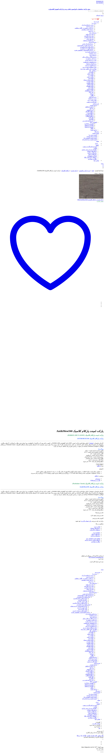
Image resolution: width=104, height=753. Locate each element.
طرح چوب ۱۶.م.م (82, 607)
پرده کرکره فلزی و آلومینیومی (85, 45)
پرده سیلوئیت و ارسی (90, 65)
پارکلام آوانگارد (90, 116)
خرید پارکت (96, 103)
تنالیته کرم (91, 87)
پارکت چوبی (93, 689)
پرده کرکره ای (92, 42)
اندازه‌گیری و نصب (91, 102)
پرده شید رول (92, 32)
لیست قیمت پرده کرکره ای (89, 139)
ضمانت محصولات (92, 156)
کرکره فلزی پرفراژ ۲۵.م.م (80, 603)
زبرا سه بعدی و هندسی (87, 29)
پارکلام (99, 466)
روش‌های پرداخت (92, 152)
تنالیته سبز (91, 78)
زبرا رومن (91, 31)
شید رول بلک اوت (89, 36)
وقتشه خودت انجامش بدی (93, 538)
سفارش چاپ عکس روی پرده (88, 69)
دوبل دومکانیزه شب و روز (89, 67)
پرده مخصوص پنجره (89, 62)
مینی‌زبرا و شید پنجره (90, 60)
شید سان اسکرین (89, 37)
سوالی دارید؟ (100, 464)
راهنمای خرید (96, 532)
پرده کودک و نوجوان (88, 40)
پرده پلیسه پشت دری (90, 52)
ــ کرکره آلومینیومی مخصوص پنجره (84, 50)
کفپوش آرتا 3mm (89, 127)
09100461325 (99, 1)
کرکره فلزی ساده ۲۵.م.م (80, 598)
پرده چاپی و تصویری (91, 58)
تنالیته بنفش (90, 73)
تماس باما (96, 160)
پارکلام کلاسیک (90, 111)
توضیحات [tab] (97, 479)
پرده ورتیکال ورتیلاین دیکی (89, 57)
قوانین (95, 148)
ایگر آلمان (91, 117)
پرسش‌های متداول (92, 151)
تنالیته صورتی (90, 81)
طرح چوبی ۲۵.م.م (82, 601)
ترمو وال (97, 691)
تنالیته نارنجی (90, 89)
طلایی (92, 95)
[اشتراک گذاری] (99, 750)
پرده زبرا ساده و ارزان (88, 25)
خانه (93, 170)
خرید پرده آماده (92, 98)
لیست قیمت (95, 133)
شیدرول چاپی (90, 39)
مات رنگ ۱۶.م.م (82, 609)
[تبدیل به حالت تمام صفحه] (101, 750)
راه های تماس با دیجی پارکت (92, 540)
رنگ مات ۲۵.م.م (82, 600)
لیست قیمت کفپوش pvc (90, 138)
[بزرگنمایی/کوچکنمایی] (102, 750)
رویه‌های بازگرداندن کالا (90, 157)
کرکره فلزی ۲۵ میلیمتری (87, 47)
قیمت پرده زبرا (93, 135)
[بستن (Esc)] (97, 750)
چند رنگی (91, 92)
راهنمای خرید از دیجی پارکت (89, 149)
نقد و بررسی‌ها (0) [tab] (95, 480)
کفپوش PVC (93, 122)
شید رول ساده (90, 34)
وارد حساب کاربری (86, 521)
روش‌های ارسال (92, 154)
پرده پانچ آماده (92, 97)
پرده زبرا (94, 23)
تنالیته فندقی (90, 84)
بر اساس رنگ (92, 70)
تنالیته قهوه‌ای (90, 86)
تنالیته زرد (91, 75)
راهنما (97, 145)
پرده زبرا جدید (90, 26)
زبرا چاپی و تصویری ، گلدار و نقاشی (84, 28)
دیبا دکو (92, 108)
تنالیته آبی (91, 72)
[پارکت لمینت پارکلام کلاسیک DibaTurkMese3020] (91, 198)
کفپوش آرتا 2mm (89, 125)
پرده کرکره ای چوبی (87, 44)
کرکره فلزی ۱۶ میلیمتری (87, 48)
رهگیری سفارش (92, 159)
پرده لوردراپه (93, 55)
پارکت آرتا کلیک (89, 107)
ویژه (102, 163)
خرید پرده (96, 21)
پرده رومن (92, 53)
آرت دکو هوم (90, 110)
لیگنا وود (91, 119)
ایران (97, 702)
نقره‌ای (92, 93)
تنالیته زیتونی (90, 77)
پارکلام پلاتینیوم (89, 114)
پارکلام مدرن (90, 113)
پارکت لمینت (93, 105)
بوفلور (92, 128)
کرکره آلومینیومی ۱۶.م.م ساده (79, 606)
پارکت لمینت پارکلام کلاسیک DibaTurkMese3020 (90, 199)
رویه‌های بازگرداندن (95, 530)
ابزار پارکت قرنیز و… (88, 120)
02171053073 (99, 2)
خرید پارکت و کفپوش (84, 170)
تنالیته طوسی (90, 83)
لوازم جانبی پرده (92, 100)
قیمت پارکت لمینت (92, 136)
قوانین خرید (97, 526)
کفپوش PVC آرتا (89, 124)
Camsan (91, 443)
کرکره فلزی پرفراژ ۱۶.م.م (80, 611)
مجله (97, 141)
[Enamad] (98, 554)
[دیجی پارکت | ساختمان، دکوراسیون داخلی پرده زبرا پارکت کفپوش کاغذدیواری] (96, 568)
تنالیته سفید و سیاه (89, 80)
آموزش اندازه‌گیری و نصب (90, 146)
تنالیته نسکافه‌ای (89, 90)
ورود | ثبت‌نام (99, 15)
